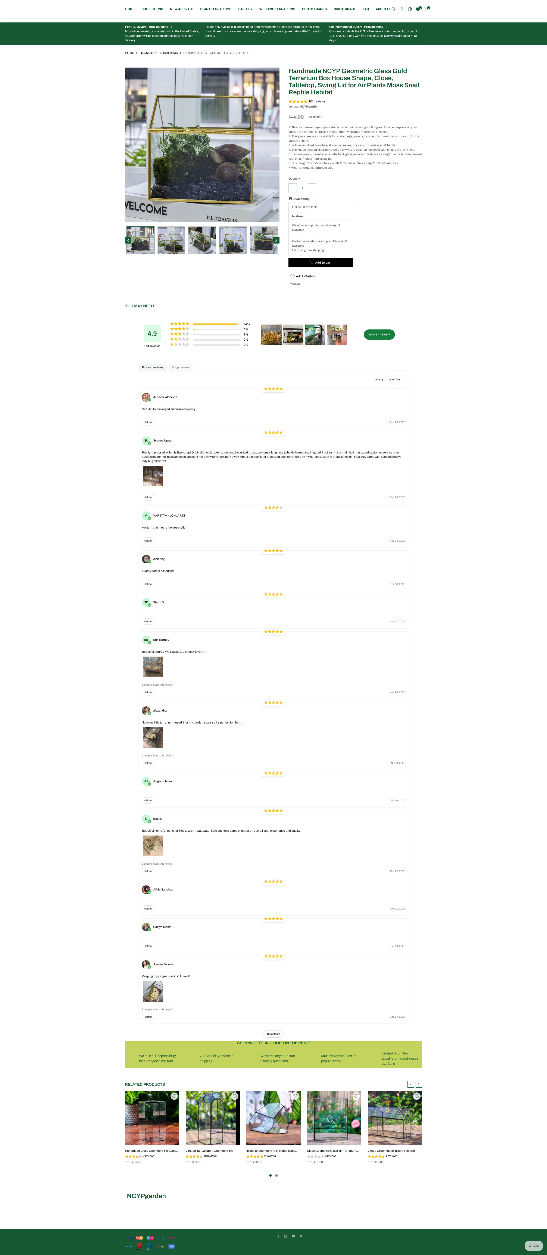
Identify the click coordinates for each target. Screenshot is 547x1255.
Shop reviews (181, 367)
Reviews (294, 284)
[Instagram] (285, 1236)
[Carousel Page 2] (276, 1175)
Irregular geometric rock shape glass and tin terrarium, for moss (270, 1151)
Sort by (379, 379)
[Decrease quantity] (292, 187)
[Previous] (128, 240)
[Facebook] (278, 1236)
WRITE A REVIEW (379, 334)
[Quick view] (171, 1137)
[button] (355, 101)
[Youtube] (293, 1236)
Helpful (148, 422)
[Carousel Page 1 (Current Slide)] (270, 1175)
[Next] (276, 240)
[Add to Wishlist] (174, 1096)
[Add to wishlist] (165, 1137)
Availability (301, 199)
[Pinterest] (300, 1236)
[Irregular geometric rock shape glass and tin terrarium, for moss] (273, 1118)
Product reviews (152, 367)
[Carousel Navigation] (414, 1084)
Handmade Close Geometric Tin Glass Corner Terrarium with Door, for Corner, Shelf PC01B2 (151, 1151)
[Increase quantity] (312, 187)
